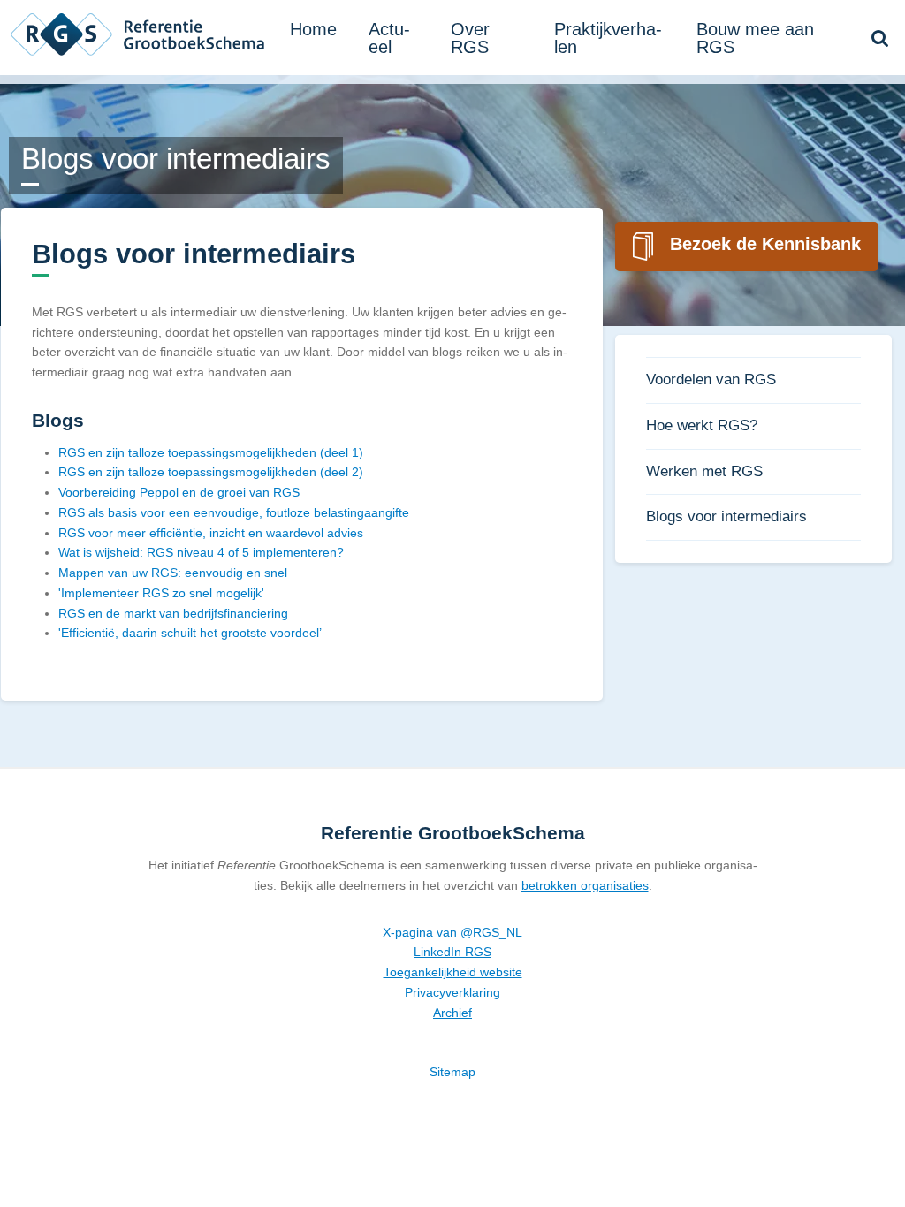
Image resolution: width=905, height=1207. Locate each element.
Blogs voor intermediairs (726, 516)
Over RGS (470, 38)
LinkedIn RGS (452, 952)
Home (313, 29)
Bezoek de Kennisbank (765, 244)
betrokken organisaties (585, 885)
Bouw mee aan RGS (755, 38)
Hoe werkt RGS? (701, 425)
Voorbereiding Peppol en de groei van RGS (179, 492)
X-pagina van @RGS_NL (452, 932)
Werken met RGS (704, 471)
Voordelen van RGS (711, 379)
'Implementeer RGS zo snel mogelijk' (161, 593)
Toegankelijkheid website (453, 972)
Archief (452, 1013)
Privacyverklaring (452, 992)
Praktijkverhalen (608, 38)
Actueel (389, 38)
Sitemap (452, 1072)
